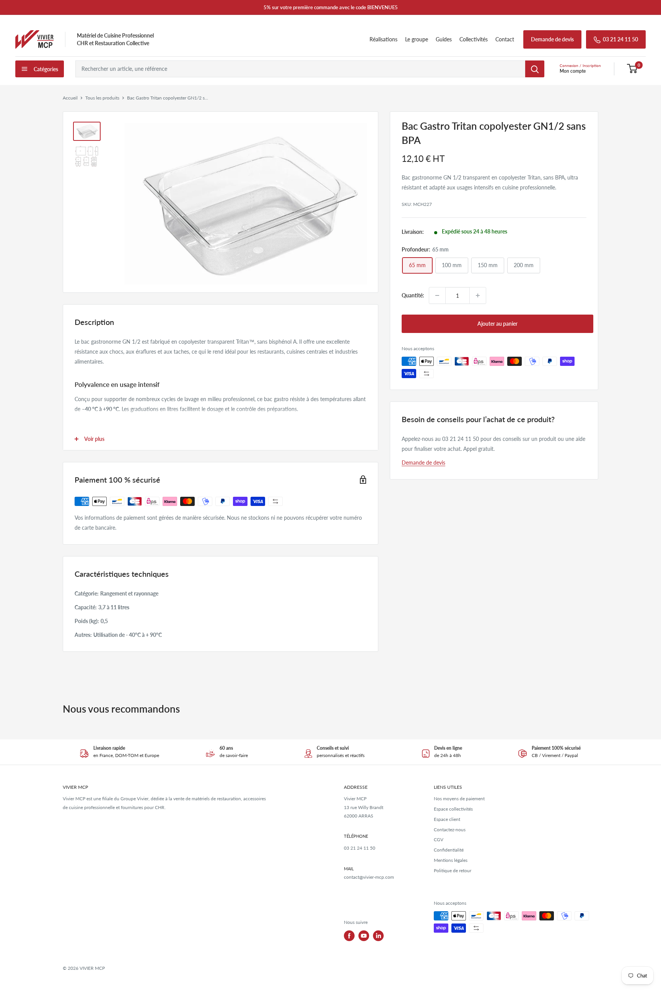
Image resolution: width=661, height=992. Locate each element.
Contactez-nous (450, 829)
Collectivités (473, 39)
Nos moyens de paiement (459, 798)
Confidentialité (449, 850)
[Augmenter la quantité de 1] (478, 295)
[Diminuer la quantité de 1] (437, 295)
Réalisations (383, 39)
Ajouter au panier (497, 323)
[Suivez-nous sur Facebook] (349, 935)
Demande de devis (552, 39)
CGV (438, 839)
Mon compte (573, 71)
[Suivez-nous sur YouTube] (363, 935)
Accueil (70, 98)
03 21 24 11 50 (620, 39)
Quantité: (413, 295)
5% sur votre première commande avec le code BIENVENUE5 (331, 7)
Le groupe (416, 39)
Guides (444, 39)
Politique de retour (452, 870)
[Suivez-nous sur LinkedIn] (378, 935)
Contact (504, 39)
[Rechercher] (534, 68)
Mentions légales (450, 860)
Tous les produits (102, 98)
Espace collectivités (453, 809)
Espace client (447, 819)
